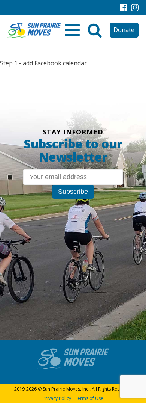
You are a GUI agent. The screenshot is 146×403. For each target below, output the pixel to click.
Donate (123, 30)
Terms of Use (89, 398)
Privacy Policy (57, 398)
